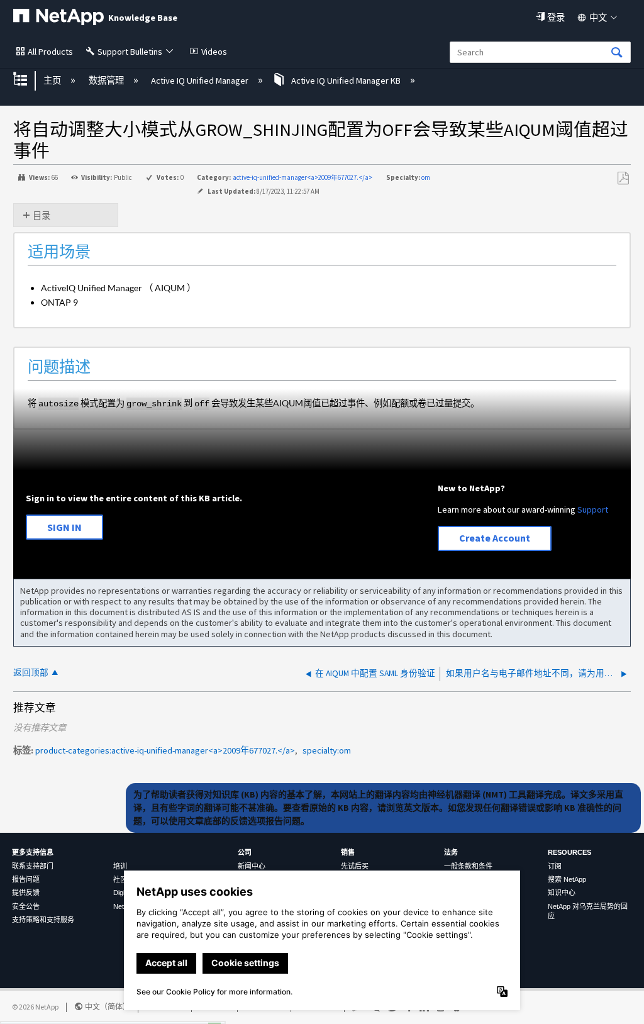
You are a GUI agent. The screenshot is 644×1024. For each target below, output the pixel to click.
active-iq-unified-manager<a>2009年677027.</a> (302, 177)
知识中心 (561, 892)
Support (592, 509)
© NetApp (35, 1006)
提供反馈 (26, 892)
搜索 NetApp (567, 879)
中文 (598, 17)
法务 (451, 852)
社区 (120, 879)
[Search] (617, 53)
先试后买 (355, 866)
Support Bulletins (129, 51)
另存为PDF (623, 178)
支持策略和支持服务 (43, 919)
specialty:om (327, 750)
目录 (41, 215)
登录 (556, 17)
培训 (120, 866)
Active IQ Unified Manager (200, 80)
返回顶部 (30, 672)
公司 (245, 852)
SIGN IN (64, 527)
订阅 (555, 866)
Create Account (494, 537)
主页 (53, 80)
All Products (50, 51)
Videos (214, 51)
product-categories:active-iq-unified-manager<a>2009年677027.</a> (165, 750)
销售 (348, 852)
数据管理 (107, 80)
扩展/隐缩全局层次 (28, 80)
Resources (569, 852)
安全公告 (26, 906)
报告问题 (26, 879)
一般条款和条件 (468, 866)
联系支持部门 (32, 866)
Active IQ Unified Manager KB (345, 80)
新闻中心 (251, 866)
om (425, 177)
